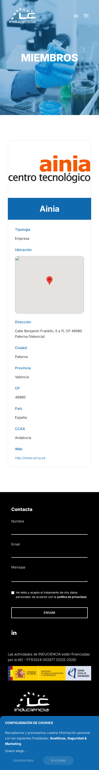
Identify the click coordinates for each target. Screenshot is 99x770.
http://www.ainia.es (30, 458)
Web (18, 449)
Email (15, 544)
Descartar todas (23, 760)
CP (17, 388)
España (21, 417)
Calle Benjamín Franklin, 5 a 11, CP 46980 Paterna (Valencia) (48, 334)
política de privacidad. (72, 597)
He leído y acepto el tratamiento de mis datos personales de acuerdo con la (51, 595)
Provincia (23, 368)
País (18, 408)
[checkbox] (12, 592)
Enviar (49, 612)
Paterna (21, 357)
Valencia (22, 377)
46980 (20, 397)
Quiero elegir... (15, 751)
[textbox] (49, 577)
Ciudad (21, 348)
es (76, 16)
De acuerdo (58, 760)
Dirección (23, 322)
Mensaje (18, 567)
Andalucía (23, 437)
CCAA (20, 429)
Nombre (17, 521)
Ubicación (23, 250)
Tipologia (22, 229)
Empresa (22, 238)
